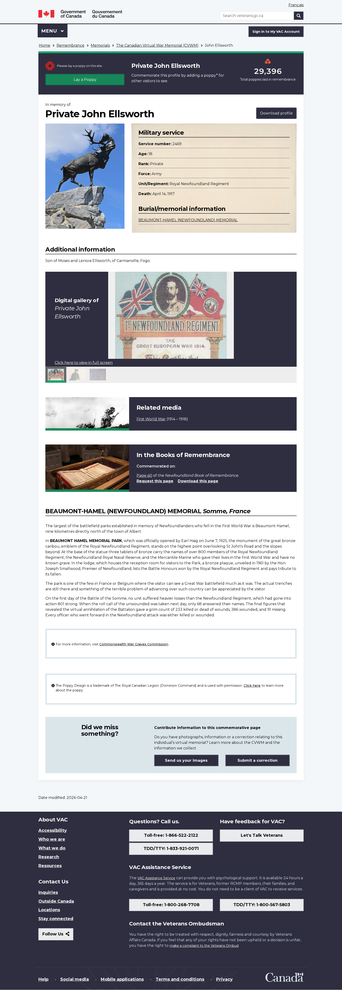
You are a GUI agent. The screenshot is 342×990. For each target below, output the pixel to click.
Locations (49, 909)
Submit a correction (258, 760)
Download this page (198, 481)
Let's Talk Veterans (262, 835)
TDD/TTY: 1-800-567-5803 (261, 904)
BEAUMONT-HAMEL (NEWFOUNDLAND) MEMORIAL (188, 220)
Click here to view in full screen (84, 362)
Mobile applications (122, 979)
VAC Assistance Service (156, 878)
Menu (49, 31)
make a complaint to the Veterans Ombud (204, 946)
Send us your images (186, 760)
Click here (252, 685)
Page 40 (144, 475)
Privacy (224, 979)
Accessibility (52, 830)
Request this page (155, 481)
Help (43, 979)
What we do (51, 848)
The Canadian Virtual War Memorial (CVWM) (157, 45)
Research (48, 856)
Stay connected (55, 918)
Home (44, 45)
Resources (50, 865)
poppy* (211, 75)
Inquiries (48, 892)
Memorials (100, 45)
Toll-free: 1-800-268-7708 (171, 904)
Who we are (51, 839)
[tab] (55, 374)
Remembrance (70, 45)
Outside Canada (56, 901)
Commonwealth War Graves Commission (133, 644)
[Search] (299, 15)
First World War (151, 419)
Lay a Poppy (85, 79)
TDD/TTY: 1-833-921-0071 (171, 848)
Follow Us (57, 935)
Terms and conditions (180, 979)
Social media (74, 979)
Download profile (276, 113)
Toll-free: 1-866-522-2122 (171, 835)
